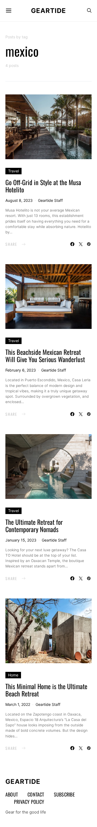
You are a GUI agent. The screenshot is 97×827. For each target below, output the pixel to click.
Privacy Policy (29, 801)
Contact (35, 794)
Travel (13, 171)
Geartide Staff (50, 200)
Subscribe (64, 794)
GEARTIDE (48, 11)
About (11, 794)
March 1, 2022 (17, 704)
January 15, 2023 (20, 540)
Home (13, 675)
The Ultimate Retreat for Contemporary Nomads (34, 525)
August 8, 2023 (19, 200)
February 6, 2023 (20, 370)
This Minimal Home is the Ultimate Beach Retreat (46, 689)
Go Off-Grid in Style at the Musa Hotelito (43, 185)
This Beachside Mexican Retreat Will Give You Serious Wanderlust (45, 355)
